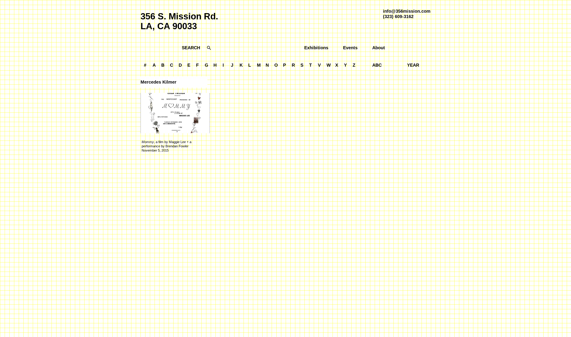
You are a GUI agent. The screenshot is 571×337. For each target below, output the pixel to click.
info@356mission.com (406, 11)
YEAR (413, 65)
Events (350, 47)
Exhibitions (316, 47)
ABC (377, 65)
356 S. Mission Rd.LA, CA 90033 (179, 21)
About (378, 47)
